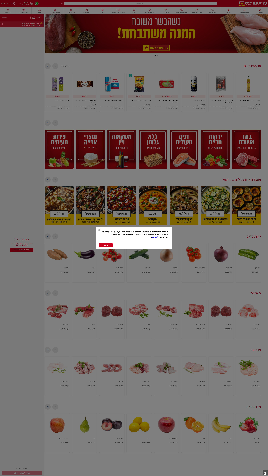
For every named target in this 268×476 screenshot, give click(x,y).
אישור (106, 245)
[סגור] (99, 230)
